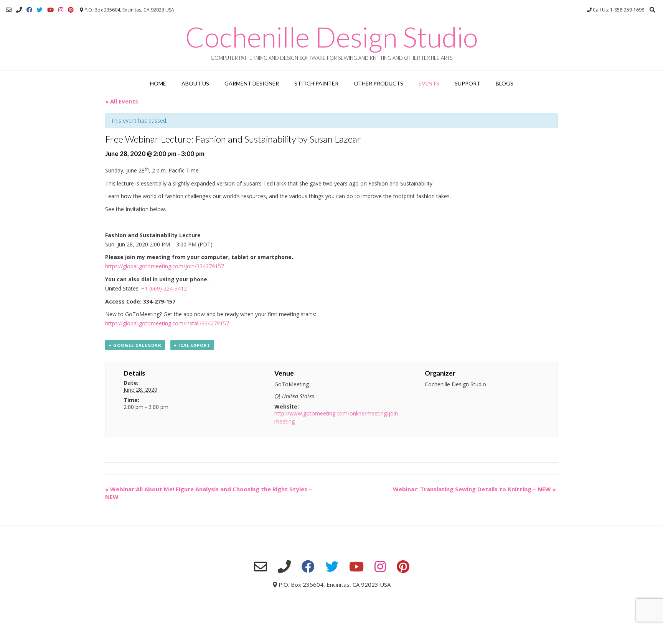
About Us (195, 83)
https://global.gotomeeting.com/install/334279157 (167, 323)
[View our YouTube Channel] (50, 10)
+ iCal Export (192, 345)
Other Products (378, 83)
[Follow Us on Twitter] (40, 10)
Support (467, 83)
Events (429, 83)
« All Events (121, 101)
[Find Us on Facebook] (29, 10)
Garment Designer (251, 83)
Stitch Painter (316, 83)
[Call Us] (19, 10)
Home (158, 83)
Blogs (504, 83)
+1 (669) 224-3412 (164, 288)
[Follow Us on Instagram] (60, 10)
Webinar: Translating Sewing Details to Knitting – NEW (474, 489)
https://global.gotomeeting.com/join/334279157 (164, 266)
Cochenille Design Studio (331, 37)
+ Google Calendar (135, 345)
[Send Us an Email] (9, 10)
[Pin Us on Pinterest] (71, 10)
